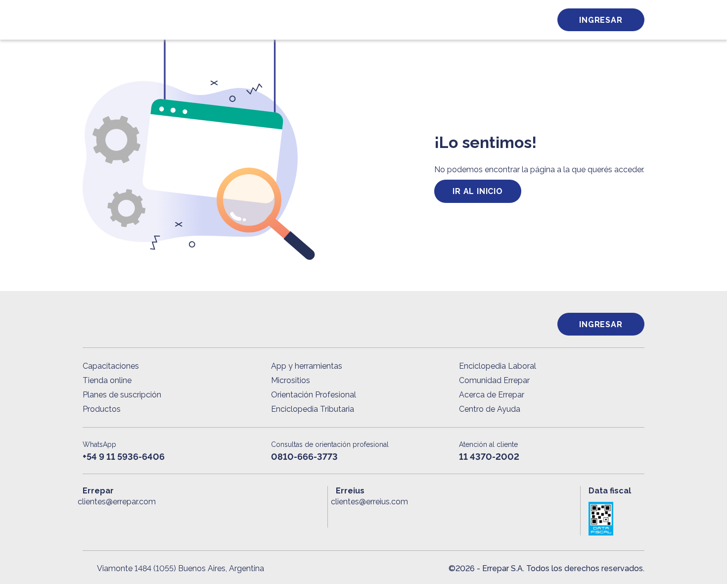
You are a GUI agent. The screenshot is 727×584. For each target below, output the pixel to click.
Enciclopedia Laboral (497, 366)
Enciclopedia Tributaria (312, 409)
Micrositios (290, 380)
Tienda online (107, 380)
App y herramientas (306, 366)
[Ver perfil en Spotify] (219, 518)
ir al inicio (478, 191)
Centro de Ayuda (489, 409)
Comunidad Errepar (494, 380)
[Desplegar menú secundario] (513, 20)
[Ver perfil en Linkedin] (133, 518)
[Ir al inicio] (153, 20)
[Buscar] (215, 20)
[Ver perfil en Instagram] (176, 518)
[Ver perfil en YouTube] (155, 518)
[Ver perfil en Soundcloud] (198, 518)
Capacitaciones (111, 366)
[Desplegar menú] (89, 20)
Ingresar (600, 20)
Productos (102, 409)
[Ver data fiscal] (616, 518)
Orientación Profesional (313, 394)
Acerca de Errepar (491, 394)
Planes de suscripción (122, 394)
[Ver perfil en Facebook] (90, 518)
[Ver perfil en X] (112, 518)
